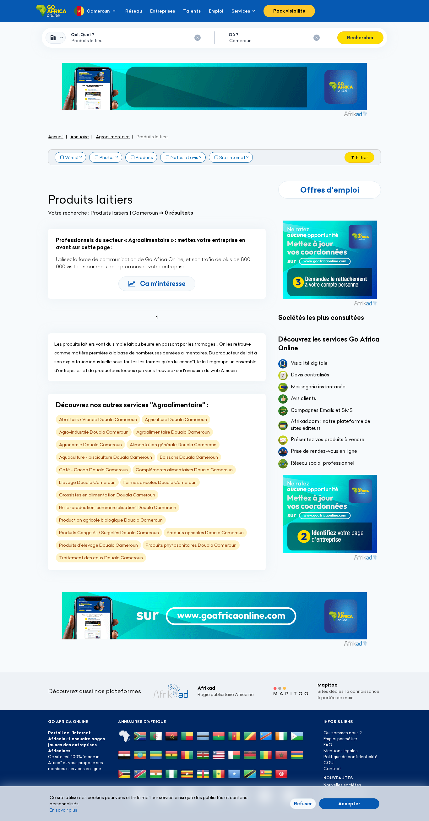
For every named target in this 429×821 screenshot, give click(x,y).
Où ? (233, 34)
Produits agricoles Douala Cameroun (205, 532)
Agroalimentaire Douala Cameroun (173, 432)
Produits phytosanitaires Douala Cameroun (191, 545)
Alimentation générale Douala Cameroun (173, 444)
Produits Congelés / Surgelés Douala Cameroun (109, 532)
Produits (144, 157)
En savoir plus (63, 810)
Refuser (303, 804)
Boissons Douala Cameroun (189, 457)
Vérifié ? (73, 157)
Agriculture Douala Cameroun (176, 419)
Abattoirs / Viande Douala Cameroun (98, 419)
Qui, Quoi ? (82, 34)
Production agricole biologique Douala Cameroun (111, 520)
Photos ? (109, 157)
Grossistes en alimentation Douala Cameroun (107, 495)
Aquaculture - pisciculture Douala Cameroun (105, 457)
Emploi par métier (340, 738)
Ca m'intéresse (163, 283)
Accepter (349, 804)
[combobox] (56, 38)
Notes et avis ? (186, 157)
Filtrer (362, 157)
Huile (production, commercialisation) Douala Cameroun (117, 507)
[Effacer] (197, 38)
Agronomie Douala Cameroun (90, 444)
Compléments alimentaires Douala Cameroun (184, 470)
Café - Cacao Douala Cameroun (93, 470)
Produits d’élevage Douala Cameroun (98, 545)
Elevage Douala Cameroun (87, 482)
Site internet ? (234, 157)
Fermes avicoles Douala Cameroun (160, 482)
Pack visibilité (289, 11)
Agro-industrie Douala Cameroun (93, 432)
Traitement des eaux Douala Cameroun (101, 558)
